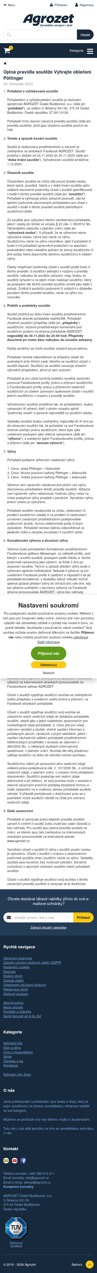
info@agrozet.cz (37, 1177)
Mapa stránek (13, 1007)
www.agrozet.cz (18, 840)
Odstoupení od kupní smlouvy (24, 984)
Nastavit (48, 672)
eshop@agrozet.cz (37, 1182)
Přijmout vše (48, 653)
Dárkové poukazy (15, 993)
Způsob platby (13, 980)
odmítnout (81, 637)
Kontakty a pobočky (17, 1011)
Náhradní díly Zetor (17, 1074)
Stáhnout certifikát (16, 1244)
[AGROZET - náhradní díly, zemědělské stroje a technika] (5, 63)
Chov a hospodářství (18, 1052)
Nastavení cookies (16, 967)
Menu (11, 5)
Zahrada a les (13, 1061)
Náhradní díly (13, 1043)
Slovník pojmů (13, 1002)
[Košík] (8, 50)
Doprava (9, 971)
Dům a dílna (12, 1047)
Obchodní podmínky (17, 958)
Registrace (87, 5)
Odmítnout (48, 664)
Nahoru (77, 1264)
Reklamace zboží (15, 989)
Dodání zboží (12, 976)
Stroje (7, 1056)
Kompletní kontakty (18, 1186)
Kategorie (76, 50)
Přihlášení (61, 5)
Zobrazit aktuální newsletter (48, 927)
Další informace (48, 642)
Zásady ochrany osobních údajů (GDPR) (32, 962)
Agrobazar (10, 1065)
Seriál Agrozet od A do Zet (22, 1016)
